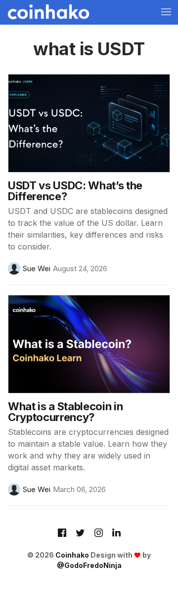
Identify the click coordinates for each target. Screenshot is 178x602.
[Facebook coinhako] (62, 533)
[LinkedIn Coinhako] (116, 533)
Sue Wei (36, 268)
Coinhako (72, 555)
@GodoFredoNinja (89, 565)
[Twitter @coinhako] (80, 533)
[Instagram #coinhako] (98, 533)
